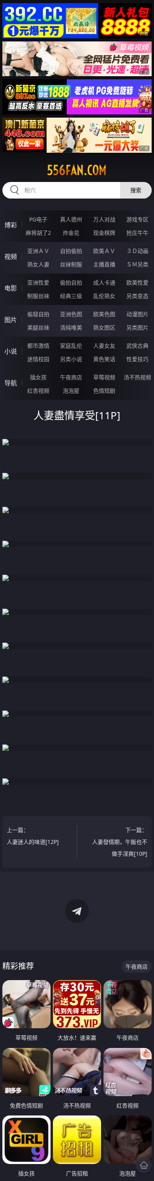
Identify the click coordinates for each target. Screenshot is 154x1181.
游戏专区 (137, 219)
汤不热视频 (137, 377)
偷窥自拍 (38, 314)
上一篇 (33, 835)
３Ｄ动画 (137, 251)
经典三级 (71, 296)
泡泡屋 (71, 390)
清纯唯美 (71, 327)
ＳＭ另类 (137, 264)
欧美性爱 (137, 282)
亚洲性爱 (38, 282)
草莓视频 (104, 377)
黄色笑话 (104, 359)
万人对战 (104, 219)
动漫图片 (137, 314)
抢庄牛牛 (137, 232)
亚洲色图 (71, 314)
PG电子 (38, 219)
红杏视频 (38, 390)
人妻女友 (104, 345)
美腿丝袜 (38, 327)
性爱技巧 (137, 359)
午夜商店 (71, 377)
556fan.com (77, 170)
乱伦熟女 (104, 296)
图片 (10, 319)
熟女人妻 (38, 264)
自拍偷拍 (71, 251)
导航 (10, 383)
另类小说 (71, 359)
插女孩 (38, 377)
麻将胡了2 (38, 232)
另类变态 (137, 296)
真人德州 (71, 219)
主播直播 (104, 264)
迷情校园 (38, 359)
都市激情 (38, 345)
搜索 (135, 190)
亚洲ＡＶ (38, 251)
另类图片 (137, 327)
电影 (10, 288)
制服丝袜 (38, 296)
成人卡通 (104, 282)
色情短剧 (104, 390)
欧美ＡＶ (104, 251)
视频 (10, 256)
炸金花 (71, 232)
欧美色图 (104, 314)
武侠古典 (137, 345)
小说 (10, 351)
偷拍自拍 (71, 282)
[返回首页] (144, 1165)
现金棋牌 (104, 232)
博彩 (10, 225)
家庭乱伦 (71, 345)
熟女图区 (104, 327)
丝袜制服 (71, 264)
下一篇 (119, 841)
